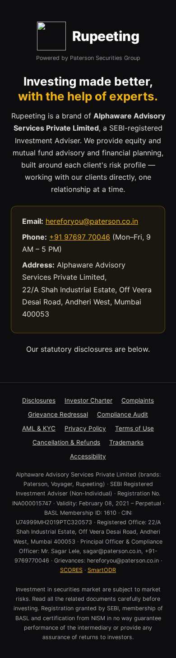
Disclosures (39, 400)
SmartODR (102, 570)
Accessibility (88, 456)
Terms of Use (134, 428)
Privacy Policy (85, 428)
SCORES (71, 570)
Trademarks (126, 442)
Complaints (137, 400)
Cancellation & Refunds (66, 442)
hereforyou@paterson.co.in (92, 221)
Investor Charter (88, 400)
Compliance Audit (122, 414)
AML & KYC (39, 428)
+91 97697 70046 (79, 236)
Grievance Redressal (58, 414)
